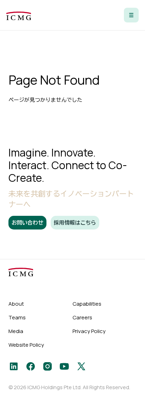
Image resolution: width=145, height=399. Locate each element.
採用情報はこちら (75, 222)
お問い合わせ (27, 222)
